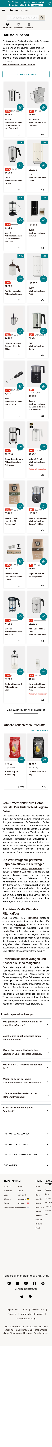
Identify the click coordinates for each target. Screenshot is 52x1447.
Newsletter (8, 1191)
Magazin (7, 1187)
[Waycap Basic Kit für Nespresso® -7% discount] (38, 549)
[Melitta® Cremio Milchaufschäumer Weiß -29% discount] (38, 435)
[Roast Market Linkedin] (43, 1285)
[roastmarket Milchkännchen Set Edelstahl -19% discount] (38, 95)
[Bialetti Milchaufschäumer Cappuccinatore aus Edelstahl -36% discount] (14, 95)
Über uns (7, 1199)
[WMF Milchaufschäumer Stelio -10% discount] (38, 319)
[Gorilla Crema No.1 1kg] (38, 747)
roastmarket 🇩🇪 (23, 1199)
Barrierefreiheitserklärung (13, 1207)
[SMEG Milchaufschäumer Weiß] (38, 266)
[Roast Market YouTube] (26, 1285)
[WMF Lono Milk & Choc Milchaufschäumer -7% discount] (38, 604)
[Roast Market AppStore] (22, 1298)
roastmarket (37, 5)
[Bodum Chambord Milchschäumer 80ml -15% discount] (14, 659)
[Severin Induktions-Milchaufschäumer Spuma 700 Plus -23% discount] (38, 494)
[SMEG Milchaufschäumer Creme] (38, 153)
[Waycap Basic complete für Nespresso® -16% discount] (14, 494)
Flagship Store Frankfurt (48, 1194)
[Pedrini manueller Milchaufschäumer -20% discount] (14, 266)
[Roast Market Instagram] (9, 1285)
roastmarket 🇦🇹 (23, 1203)
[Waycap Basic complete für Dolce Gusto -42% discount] (14, 549)
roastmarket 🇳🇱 (23, 1207)
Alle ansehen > (39, 730)
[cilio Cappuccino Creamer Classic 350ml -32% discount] (14, 319)
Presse (6, 1203)
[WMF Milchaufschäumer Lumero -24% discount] (14, 153)
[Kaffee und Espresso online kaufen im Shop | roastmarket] (19, 10)
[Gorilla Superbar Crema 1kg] (15, 747)
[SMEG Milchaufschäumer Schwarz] (38, 208)
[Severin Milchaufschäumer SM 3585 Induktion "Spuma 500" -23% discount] (38, 374)
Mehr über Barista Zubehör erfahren (18, 64)
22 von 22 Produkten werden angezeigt (26, 710)
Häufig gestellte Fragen (38, 1199)
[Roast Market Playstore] (30, 1298)
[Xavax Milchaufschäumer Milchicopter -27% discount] (14, 374)
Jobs (6, 1195)
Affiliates (21, 1187)
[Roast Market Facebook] (34, 1285)
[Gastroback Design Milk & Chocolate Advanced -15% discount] (14, 435)
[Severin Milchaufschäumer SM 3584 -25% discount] (14, 604)
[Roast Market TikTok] (17, 1285)
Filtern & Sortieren (28, 74)
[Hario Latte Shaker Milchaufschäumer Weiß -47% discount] (38, 659)
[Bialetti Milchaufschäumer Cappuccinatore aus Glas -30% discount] (14, 208)
